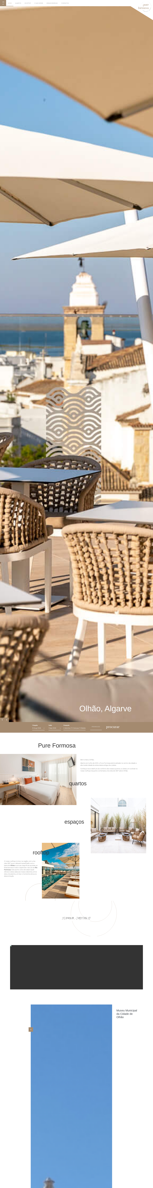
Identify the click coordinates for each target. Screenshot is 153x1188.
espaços (74, 1049)
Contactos (65, 3)
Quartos (18, 3)
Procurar (113, 954)
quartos (78, 1011)
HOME (10, 3)
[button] (6, 947)
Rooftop (28, 3)
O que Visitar (38, 3)
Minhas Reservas (52, 3)
